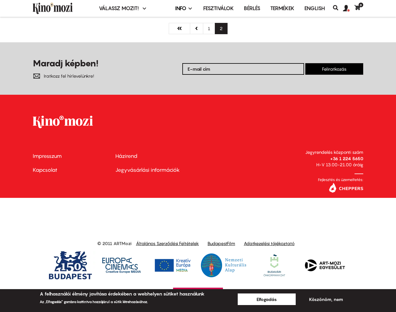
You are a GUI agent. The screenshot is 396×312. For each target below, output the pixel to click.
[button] (349, 8)
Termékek (282, 8)
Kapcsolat (45, 170)
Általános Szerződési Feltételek (167, 243)
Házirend (126, 156)
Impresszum (47, 156)
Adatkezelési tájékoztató (269, 243)
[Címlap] (62, 8)
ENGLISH (314, 8)
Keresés (338, 8)
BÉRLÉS (252, 8)
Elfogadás (267, 299)
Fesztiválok (218, 8)
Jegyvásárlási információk (147, 170)
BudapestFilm (221, 243)
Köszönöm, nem (326, 299)
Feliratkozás (334, 69)
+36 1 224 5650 (346, 158)
